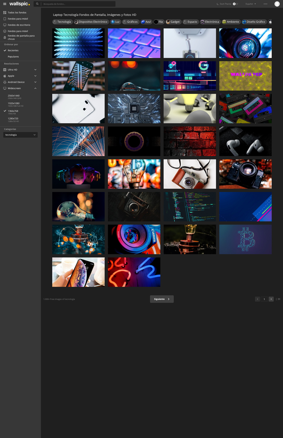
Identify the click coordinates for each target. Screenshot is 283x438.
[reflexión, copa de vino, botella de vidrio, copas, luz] (190, 239)
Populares (13, 56)
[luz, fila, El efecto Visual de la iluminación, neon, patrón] (190, 76)
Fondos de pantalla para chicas (21, 37)
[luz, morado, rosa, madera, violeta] (134, 272)
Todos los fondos (17, 12)
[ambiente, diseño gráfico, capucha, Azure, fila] (245, 206)
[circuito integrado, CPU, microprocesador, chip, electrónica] (134, 108)
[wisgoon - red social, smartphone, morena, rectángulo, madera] (190, 141)
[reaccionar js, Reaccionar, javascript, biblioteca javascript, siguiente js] (190, 206)
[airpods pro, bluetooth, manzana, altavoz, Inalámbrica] (245, 141)
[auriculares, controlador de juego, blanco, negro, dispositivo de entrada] (78, 108)
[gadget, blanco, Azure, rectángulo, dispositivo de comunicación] (190, 43)
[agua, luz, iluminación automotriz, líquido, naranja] (134, 76)
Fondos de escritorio (19, 24)
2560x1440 (13, 95)
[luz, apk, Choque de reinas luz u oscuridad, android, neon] (245, 43)
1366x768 (13, 111)
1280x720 (13, 118)
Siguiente (159, 299)
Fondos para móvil (18, 18)
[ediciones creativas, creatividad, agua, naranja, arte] (78, 239)
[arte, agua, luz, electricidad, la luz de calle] (78, 141)
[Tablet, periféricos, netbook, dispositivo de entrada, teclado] (134, 43)
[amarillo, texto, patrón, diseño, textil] (245, 76)
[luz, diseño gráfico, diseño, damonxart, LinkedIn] (78, 43)
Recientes (13, 50)
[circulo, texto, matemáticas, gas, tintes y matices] (134, 141)
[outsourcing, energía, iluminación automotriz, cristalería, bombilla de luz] (78, 206)
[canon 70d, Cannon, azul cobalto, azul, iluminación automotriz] (134, 239)
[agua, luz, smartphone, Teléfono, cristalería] (134, 174)
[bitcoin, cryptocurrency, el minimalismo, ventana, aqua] (245, 239)
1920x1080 (13, 103)
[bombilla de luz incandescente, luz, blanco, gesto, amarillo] (190, 108)
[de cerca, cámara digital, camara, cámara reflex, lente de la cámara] (245, 174)
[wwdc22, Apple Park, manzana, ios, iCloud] (78, 174)
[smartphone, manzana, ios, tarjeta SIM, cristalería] (78, 272)
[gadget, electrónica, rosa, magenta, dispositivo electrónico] (245, 108)
